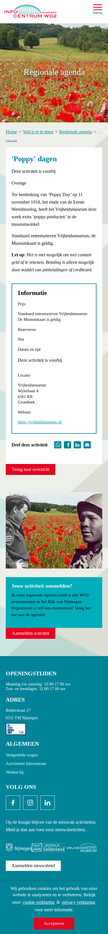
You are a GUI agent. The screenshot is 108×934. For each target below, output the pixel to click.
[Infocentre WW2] (30, 9)
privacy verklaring (78, 902)
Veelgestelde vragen (22, 755)
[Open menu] (97, 9)
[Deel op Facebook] (67, 444)
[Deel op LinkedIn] (77, 444)
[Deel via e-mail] (87, 444)
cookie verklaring (38, 902)
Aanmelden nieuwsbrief (33, 865)
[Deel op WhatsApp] (57, 444)
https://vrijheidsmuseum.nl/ (40, 422)
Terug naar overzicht (30, 469)
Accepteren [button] (54, 923)
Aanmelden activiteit (30, 633)
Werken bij (15, 772)
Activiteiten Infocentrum (26, 763)
